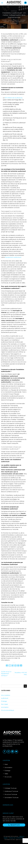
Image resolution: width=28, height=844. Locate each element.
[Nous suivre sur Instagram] (8, 751)
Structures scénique (7, 710)
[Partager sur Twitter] (12, 665)
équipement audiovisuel (13, 257)
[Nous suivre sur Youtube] (16, 751)
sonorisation (5, 707)
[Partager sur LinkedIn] (21, 665)
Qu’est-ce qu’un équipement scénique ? (6, 673)
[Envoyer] (25, 686)
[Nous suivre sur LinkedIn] (12, 751)
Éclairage (4, 701)
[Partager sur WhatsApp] (7, 665)
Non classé (4, 704)
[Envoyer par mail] (15, 665)
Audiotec (4, 20)
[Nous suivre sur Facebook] (4, 751)
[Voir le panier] (25, 2)
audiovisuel (14, 11)
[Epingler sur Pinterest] (18, 665)
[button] (2, 3)
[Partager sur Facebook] (9, 665)
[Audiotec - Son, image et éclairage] (14, 3)
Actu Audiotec (5, 695)
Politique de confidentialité (16, 837)
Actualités (10, 20)
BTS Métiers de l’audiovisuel (13, 98)
